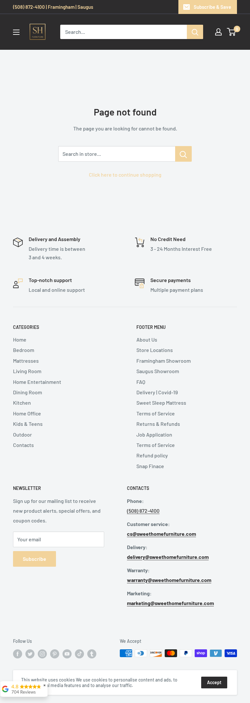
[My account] (218, 31)
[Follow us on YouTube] (67, 653)
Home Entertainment (37, 382)
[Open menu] (16, 32)
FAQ (140, 382)
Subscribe (34, 559)
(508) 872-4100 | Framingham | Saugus (53, 7)
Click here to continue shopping (125, 174)
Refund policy (152, 455)
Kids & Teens (28, 424)
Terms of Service (155, 413)
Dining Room (27, 392)
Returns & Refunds (158, 424)
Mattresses (26, 361)
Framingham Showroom (163, 361)
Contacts (23, 445)
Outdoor (22, 434)
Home (19, 339)
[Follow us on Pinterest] (54, 653)
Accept (214, 682)
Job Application (154, 434)
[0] (232, 32)
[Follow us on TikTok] (79, 653)
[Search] (195, 32)
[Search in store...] (183, 154)
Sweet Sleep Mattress (161, 402)
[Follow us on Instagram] (42, 653)
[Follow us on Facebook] (17, 653)
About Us (146, 339)
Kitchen (22, 402)
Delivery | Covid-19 (157, 392)
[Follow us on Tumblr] (91, 653)
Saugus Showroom (157, 371)
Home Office (27, 413)
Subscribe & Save (212, 7)
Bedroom (23, 350)
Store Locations (154, 350)
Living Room (27, 371)
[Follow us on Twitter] (30, 653)
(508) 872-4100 (143, 510)
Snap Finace (150, 466)
